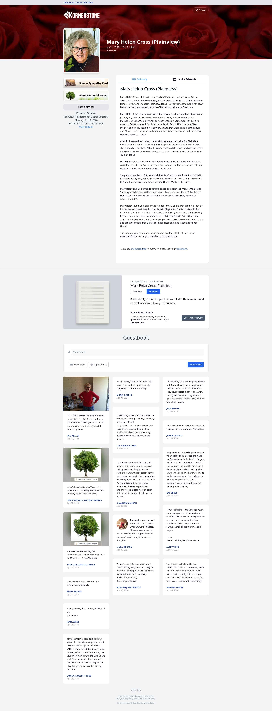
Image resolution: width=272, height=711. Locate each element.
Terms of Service (143, 698)
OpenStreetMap (139, 703)
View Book (138, 291)
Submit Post (195, 364)
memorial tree (138, 248)
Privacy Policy (128, 698)
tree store (181, 248)
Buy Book (153, 291)
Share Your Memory (193, 317)
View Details (86, 127)
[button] (86, 394)
